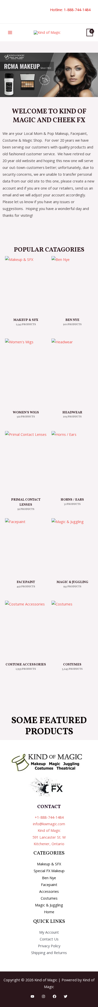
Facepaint (49, 884)
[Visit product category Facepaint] (25, 546)
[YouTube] (32, 996)
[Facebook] (54, 996)
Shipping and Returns (49, 952)
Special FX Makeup (49, 870)
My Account (49, 932)
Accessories (49, 891)
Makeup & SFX (49, 863)
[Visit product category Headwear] (72, 372)
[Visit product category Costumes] (72, 629)
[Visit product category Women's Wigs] (25, 372)
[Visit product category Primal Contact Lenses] (25, 462)
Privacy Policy (49, 945)
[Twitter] (65, 996)
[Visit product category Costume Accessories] (25, 629)
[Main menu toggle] (10, 32)
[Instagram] (43, 996)
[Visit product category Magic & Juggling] (72, 546)
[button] (7, 11)
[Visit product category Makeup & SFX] (25, 284)
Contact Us (49, 938)
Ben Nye (49, 877)
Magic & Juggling (49, 904)
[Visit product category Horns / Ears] (72, 462)
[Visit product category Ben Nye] (72, 284)
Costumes (49, 898)
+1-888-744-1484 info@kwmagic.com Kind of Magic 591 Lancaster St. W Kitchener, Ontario (49, 830)
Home (49, 911)
